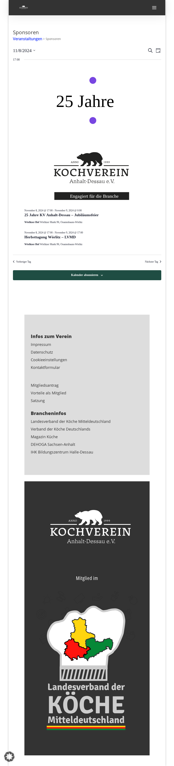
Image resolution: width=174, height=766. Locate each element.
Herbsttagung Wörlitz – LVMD (50, 237)
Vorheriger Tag (23, 261)
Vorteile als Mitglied (48, 392)
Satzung (38, 400)
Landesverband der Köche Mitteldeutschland (71, 421)
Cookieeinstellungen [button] (49, 359)
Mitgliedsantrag (45, 385)
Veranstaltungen (27, 38)
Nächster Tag (151, 261)
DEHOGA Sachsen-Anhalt (53, 444)
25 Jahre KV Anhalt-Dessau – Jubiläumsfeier (61, 215)
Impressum (41, 344)
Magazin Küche (44, 436)
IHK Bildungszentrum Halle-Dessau (62, 452)
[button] (9, 756)
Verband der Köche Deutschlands (60, 429)
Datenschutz (42, 352)
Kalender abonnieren (84, 275)
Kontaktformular (45, 367)
